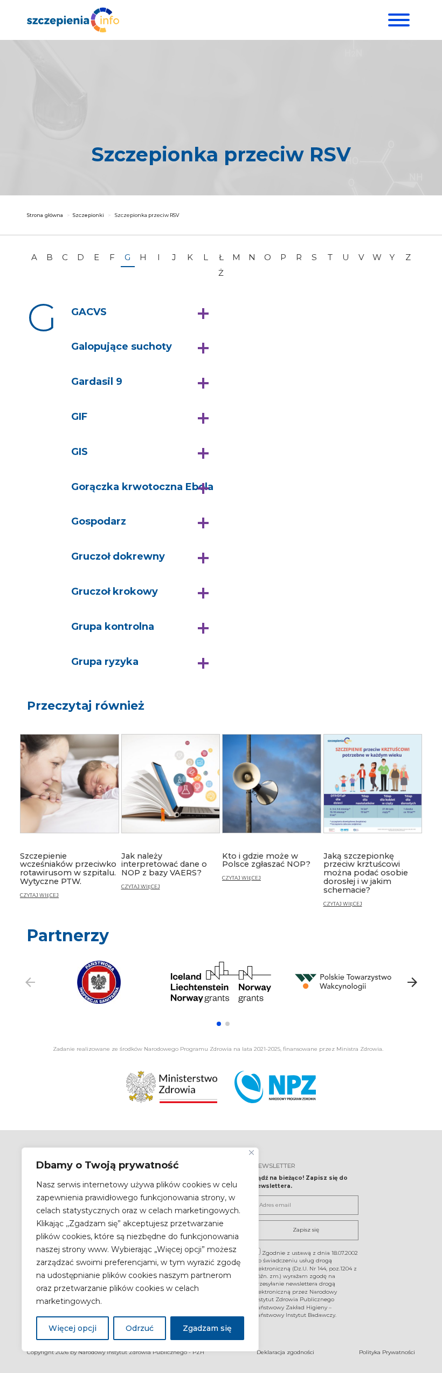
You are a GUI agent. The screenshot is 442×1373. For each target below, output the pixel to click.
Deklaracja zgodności (285, 1352)
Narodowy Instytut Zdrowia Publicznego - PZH (141, 1352)
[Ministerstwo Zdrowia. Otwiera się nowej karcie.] (172, 1087)
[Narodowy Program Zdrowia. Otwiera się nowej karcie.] (275, 1087)
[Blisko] (251, 1152)
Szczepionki (88, 215)
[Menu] (397, 20)
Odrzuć (140, 1328)
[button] (142, 312)
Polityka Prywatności (387, 1352)
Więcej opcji (72, 1328)
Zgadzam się (207, 1328)
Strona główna (45, 215)
